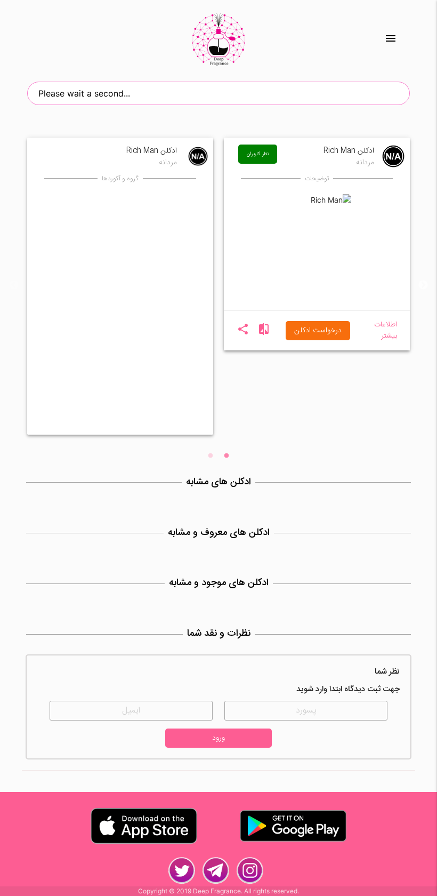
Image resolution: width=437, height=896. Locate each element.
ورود (218, 738)
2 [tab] (210, 456)
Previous (14, 285)
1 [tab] (226, 456)
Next (423, 285)
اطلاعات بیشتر (385, 330)
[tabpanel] (120, 285)
